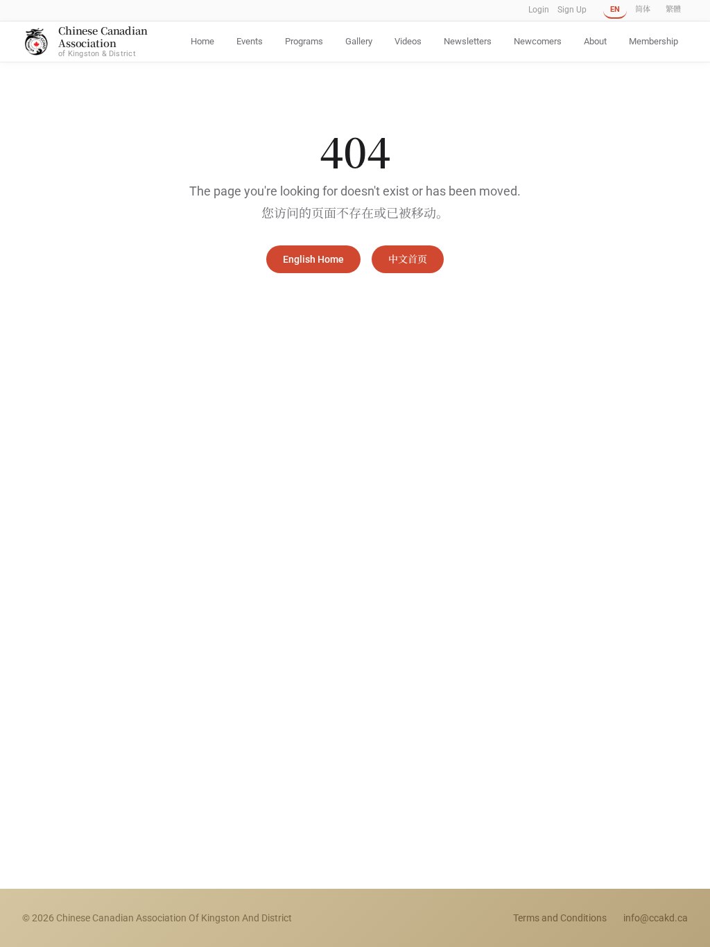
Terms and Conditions (560, 917)
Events (249, 41)
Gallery (358, 41)
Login (538, 10)
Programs (304, 41)
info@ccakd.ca (655, 917)
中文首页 (407, 259)
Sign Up (572, 10)
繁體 (673, 9)
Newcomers (538, 41)
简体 (642, 9)
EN (615, 9)
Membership (653, 41)
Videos (408, 41)
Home (202, 41)
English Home (313, 259)
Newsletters (468, 41)
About (595, 41)
